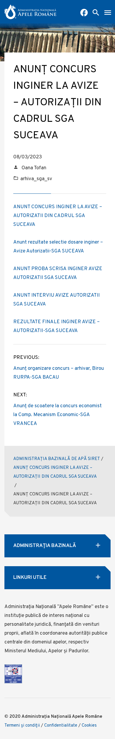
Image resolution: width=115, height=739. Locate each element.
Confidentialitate (60, 725)
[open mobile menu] (108, 13)
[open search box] (96, 13)
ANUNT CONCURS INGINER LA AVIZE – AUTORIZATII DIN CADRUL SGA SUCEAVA (57, 216)
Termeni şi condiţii (22, 725)
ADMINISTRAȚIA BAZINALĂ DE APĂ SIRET (56, 459)
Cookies (89, 725)
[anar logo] (30, 11)
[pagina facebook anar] (84, 13)
